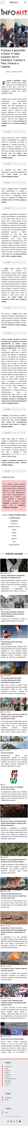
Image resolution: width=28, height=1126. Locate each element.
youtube (14, 507)
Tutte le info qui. (11, 456)
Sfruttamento (7, 1070)
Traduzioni (7, 1084)
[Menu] (3, 2)
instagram (6, 507)
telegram (6, 503)
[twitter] (17, 1121)
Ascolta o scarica (12, 176)
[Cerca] (25, 2)
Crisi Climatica (8, 1082)
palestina (14, 538)
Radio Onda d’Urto (8, 477)
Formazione (7, 1076)
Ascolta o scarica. (7, 157)
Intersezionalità (8, 1080)
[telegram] (8, 1121)
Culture (6, 1112)
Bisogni (4, 784)
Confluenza (5, 857)
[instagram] (11, 1121)
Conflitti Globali (15, 518)
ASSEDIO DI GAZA (14, 526)
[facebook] (14, 1121)
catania (14, 532)
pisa (14, 541)
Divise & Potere (8, 1074)
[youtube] (20, 1121)
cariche (14, 529)
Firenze (14, 535)
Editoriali (7, 1099)
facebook (21, 505)
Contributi (7, 1072)
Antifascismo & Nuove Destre (11, 1078)
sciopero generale (14, 544)
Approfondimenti (6, 573)
